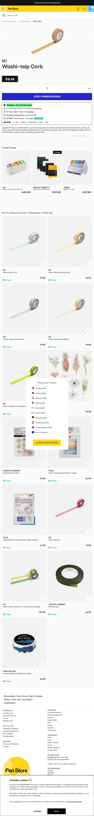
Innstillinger (37, 811)
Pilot (49, 737)
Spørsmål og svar (9, 716)
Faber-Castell (52, 742)
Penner (50, 717)
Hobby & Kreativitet (9, 21)
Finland (50, 775)
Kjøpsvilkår (7, 741)
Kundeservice (8, 713)
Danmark (50, 773)
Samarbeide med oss (11, 731)
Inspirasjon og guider (10, 728)
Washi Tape (37, 21)
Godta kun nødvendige (74, 802)
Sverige (50, 770)
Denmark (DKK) (41, 398)
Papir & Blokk (52, 720)
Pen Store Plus (8, 726)
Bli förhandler (8, 734)
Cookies (6, 746)
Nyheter (50, 728)
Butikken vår (7, 721)
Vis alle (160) (52, 750)
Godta (56, 811)
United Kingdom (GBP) (43, 428)
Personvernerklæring (11, 744)
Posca (49, 745)
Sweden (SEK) (40, 388)
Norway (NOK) (40, 393)
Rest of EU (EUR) (41, 432)
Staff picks (51, 730)
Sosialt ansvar (8, 736)
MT (4, 61)
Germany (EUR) (41, 418)
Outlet (49, 725)
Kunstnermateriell (54, 712)
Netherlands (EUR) (42, 423)
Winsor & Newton (53, 748)
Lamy (49, 740)
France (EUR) (40, 413)
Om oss (5, 718)
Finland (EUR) (40, 403)
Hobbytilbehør (25, 21)
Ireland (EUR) (40, 408)
